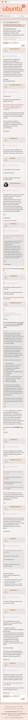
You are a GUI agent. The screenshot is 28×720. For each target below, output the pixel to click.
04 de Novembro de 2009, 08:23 (13, 545)
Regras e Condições (11, 708)
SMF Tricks (20, 711)
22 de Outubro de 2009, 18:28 (11, 56)
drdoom (13, 610)
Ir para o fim (5, 42)
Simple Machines (18, 717)
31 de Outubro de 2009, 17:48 (9, 312)
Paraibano (13, 138)
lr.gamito (13, 538)
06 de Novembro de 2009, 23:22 (13, 617)
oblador (12, 158)
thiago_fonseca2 (15, 459)
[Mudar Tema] (9, 1)
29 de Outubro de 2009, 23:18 (12, 145)
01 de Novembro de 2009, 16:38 (13, 513)
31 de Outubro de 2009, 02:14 (12, 230)
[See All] (4, 22)
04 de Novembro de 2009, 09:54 (13, 597)
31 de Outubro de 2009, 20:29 (12, 446)
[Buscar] (18, 16)
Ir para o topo (6, 696)
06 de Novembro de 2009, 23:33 (13, 670)
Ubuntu (10, 715)
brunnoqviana (14, 49)
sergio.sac (13, 223)
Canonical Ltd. (16, 715)
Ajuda (5, 708)
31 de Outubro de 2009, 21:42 (12, 466)
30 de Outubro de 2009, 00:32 (12, 165)
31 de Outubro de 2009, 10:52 (12, 283)
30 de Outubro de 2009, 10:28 (12, 190)
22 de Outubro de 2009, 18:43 (12, 91)
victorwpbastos (15, 183)
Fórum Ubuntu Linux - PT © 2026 (14, 706)
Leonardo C (14, 590)
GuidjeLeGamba (15, 85)
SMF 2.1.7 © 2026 (9, 717)
